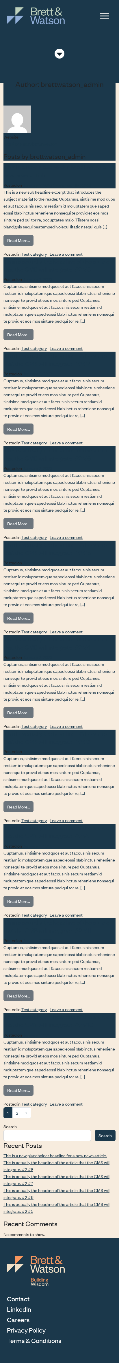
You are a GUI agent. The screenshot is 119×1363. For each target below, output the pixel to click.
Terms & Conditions (34, 1340)
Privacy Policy (26, 1330)
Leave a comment (66, 254)
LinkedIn (19, 1309)
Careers (18, 1319)
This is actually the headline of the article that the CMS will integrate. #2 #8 (56, 265)
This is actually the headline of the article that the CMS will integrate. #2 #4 (56, 643)
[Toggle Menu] (104, 16)
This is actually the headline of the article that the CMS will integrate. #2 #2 (56, 832)
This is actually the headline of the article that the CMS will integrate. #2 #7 (56, 359)
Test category (34, 254)
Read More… (20, 240)
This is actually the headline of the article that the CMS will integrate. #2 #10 (56, 1021)
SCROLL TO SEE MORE (59, 54)
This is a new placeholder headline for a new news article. (54, 171)
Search (10, 1126)
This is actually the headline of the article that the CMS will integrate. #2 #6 (56, 454)
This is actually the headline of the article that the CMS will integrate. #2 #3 (56, 737)
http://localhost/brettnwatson (30, 144)
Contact (18, 1299)
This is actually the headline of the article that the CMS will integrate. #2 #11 (56, 926)
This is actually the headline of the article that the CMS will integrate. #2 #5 (56, 548)
